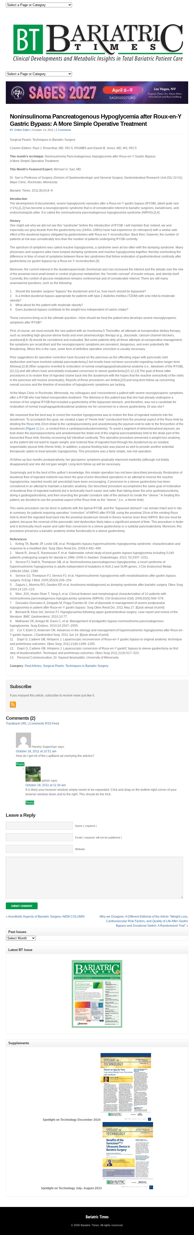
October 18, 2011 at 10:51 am (36, 751)
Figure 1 (32, 428)
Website (80, 849)
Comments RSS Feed (44, 723)
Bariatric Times (97, 1217)
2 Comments (63, 129)
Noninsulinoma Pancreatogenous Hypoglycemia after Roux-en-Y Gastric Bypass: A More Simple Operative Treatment (95, 120)
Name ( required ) (86, 825)
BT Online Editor (20, 129)
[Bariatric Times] (97, 63)
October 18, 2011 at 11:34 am (46, 785)
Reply (20, 764)
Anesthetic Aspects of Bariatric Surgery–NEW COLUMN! (46, 916)
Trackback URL (16, 723)
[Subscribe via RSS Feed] (13, 705)
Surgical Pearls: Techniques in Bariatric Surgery (75, 666)
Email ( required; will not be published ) (98, 837)
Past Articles (33, 666)
